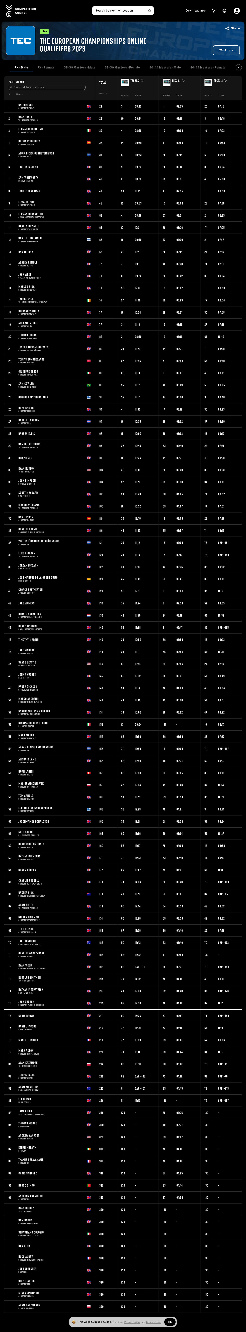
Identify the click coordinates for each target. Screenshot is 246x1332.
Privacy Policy (132, 1322)
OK (170, 1322)
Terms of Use (153, 1322)
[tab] (21, 67)
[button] (226, 28)
